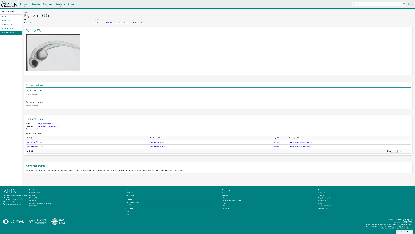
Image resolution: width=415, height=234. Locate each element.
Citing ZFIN (322, 203)
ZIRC (127, 205)
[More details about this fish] (52, 123)
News (223, 193)
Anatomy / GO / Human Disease (40, 203)
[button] (31, 138)
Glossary (321, 195)
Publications (33, 206)
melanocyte (41, 126)
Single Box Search (324, 198)
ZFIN (127, 214)
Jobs (223, 198)
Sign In (410, 4)
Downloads (129, 193)
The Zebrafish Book (132, 202)
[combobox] (379, 4)
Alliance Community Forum (231, 200)
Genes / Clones (34, 193)
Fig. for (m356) (8, 11)
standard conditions (156, 142)
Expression (33, 195)
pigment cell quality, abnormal (299, 146)
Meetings (225, 195)
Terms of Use (407, 221)
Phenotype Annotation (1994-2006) (101, 23)
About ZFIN (322, 200)
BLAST (127, 211)
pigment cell (52, 126)
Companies (225, 208)
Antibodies (32, 200)
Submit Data (129, 195)
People (224, 203)
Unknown (275, 142)
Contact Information (324, 206)
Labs (223, 206)
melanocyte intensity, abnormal (299, 142)
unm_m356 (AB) (44, 123)
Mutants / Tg (33, 198)
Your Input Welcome (404, 232)
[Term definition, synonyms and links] (46, 126)
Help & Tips (322, 193)
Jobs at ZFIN (322, 208)
